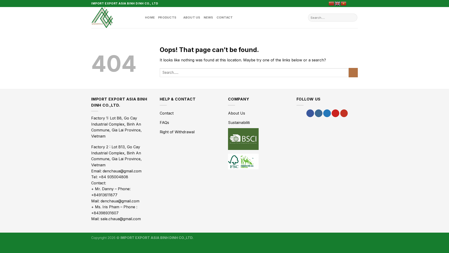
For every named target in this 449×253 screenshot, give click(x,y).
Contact (225, 17)
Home (150, 17)
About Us (191, 17)
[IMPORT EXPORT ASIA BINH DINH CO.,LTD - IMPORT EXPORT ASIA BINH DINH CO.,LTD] (114, 17)
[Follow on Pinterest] (355, 3)
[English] (338, 3)
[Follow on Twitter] (327, 113)
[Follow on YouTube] (344, 113)
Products (167, 17)
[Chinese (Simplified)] (332, 3)
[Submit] (353, 18)
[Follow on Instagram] (318, 113)
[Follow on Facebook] (351, 3)
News (208, 17)
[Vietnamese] (344, 3)
